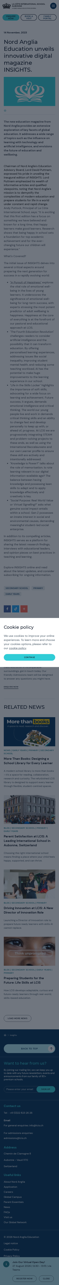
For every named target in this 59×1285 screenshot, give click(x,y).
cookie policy (17, 648)
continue (29, 657)
